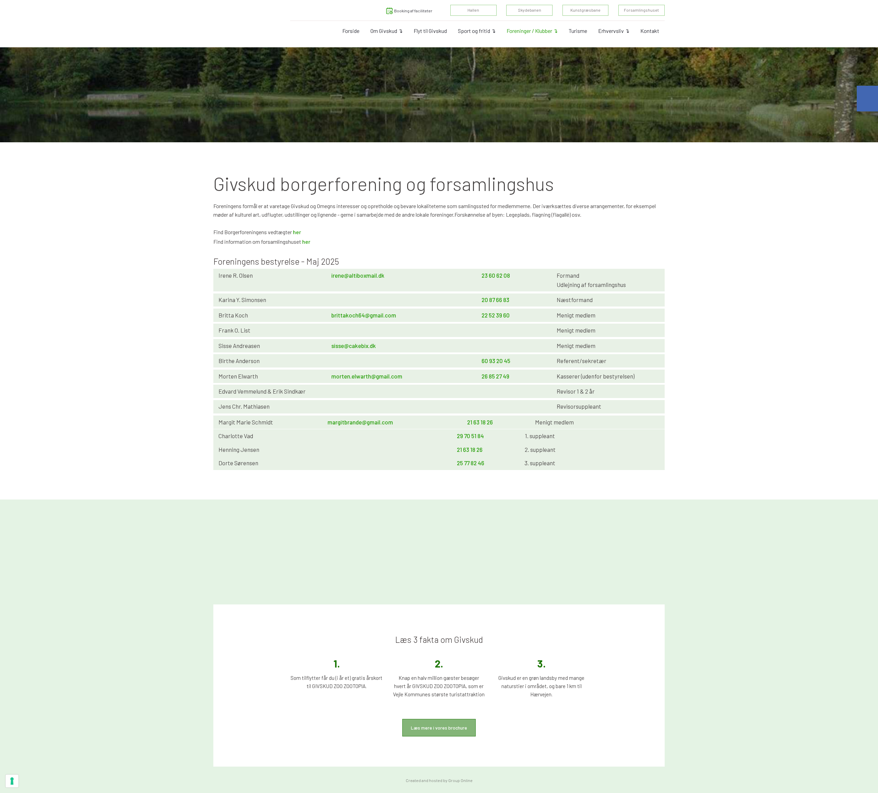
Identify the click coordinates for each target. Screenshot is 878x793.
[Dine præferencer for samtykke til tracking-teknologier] (12, 781)
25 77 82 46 (470, 462)
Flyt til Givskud (430, 30)
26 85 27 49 (495, 376)
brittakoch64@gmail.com (363, 315)
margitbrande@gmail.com (360, 422)
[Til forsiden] (235, 23)
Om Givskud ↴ (386, 30)
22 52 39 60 (496, 315)
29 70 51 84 (470, 435)
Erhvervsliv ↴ (613, 30)
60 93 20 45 (496, 360)
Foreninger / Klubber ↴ (532, 30)
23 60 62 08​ (496, 275)
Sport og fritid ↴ (477, 30)
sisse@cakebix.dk (353, 345)
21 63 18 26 (480, 422)
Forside (350, 30)
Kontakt (649, 30)
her (297, 232)
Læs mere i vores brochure (439, 728)
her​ (306, 241)
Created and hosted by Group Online (439, 780)
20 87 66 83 (495, 299)
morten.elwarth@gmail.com (366, 376)
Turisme (578, 30)
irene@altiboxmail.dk (357, 275)
